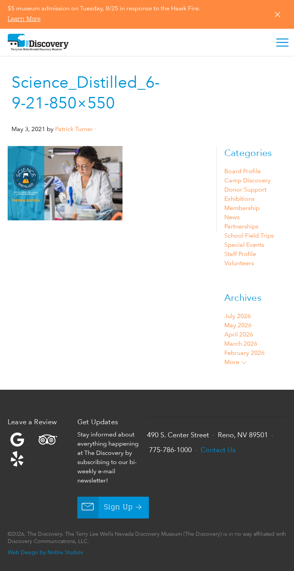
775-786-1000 (170, 450)
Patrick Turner (74, 129)
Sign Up (118, 507)
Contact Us (218, 450)
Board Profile (242, 171)
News (232, 217)
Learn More (24, 19)
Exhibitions (239, 198)
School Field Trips (249, 235)
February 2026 (244, 352)
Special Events (244, 244)
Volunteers (239, 263)
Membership (242, 208)
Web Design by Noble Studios (45, 552)
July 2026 (237, 316)
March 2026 (240, 343)
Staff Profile (240, 254)
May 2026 (238, 325)
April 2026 (238, 334)
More (232, 362)
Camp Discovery (247, 180)
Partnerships (241, 226)
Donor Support (245, 189)
